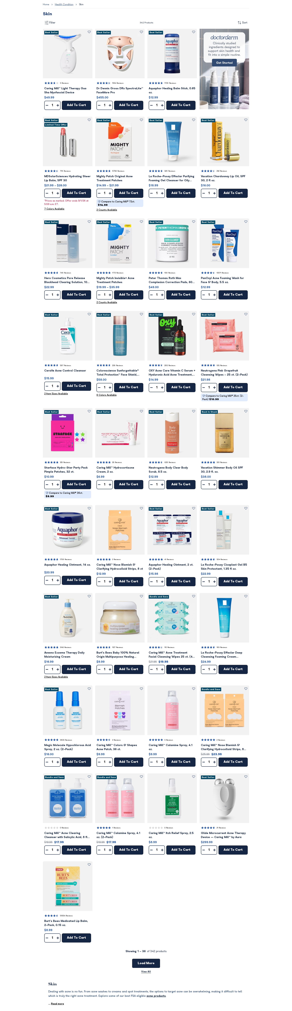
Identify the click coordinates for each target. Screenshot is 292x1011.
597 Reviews (65, 365)
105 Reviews (222, 365)
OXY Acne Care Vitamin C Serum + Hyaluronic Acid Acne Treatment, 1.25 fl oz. (172, 373)
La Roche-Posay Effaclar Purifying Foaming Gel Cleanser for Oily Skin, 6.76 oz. (171, 178)
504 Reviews (222, 559)
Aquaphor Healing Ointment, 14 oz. (67, 564)
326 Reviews (169, 171)
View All (146, 971)
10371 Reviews (223, 273)
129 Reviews (65, 462)
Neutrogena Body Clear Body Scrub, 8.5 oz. (168, 469)
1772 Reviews (117, 273)
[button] (67, 53)
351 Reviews (222, 462)
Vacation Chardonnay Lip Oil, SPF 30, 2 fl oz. (223, 178)
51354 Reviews (66, 916)
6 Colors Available (106, 395)
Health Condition (64, 4)
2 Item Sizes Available (56, 393)
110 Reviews (169, 647)
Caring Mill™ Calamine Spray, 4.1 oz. (170, 747)
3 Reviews (64, 83)
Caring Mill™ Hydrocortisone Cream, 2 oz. (115, 469)
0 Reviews (64, 828)
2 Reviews (116, 559)
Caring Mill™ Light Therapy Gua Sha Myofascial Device (65, 90)
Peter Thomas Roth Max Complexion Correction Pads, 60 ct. (170, 280)
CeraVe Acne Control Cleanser (65, 370)
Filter (52, 22)
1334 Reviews (118, 83)
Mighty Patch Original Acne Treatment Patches (114, 178)
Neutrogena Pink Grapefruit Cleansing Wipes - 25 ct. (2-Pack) (224, 372)
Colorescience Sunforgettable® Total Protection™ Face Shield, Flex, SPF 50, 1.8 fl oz (117, 373)
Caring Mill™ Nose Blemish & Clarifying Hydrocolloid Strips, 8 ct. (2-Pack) (222, 747)
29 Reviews (117, 462)
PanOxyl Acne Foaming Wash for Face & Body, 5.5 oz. (222, 280)
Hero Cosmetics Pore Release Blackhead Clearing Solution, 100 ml (66, 280)
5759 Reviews (118, 171)
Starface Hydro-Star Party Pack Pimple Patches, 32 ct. (66, 469)
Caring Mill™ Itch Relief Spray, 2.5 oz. (171, 835)
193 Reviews (222, 647)
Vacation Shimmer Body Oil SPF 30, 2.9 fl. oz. (222, 469)
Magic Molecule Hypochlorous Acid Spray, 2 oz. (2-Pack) (67, 747)
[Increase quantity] (57, 105)
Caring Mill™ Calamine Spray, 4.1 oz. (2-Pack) (118, 835)
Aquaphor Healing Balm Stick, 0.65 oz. (172, 90)
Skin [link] (81, 4)
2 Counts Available (106, 209)
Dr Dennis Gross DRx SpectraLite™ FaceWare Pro (119, 90)
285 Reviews (169, 365)
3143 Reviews (65, 647)
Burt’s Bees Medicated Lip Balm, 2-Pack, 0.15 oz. (66, 923)
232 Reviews (222, 171)
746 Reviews (65, 273)
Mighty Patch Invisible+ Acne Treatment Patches (115, 280)
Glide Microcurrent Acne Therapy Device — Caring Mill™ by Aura (223, 835)
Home (46, 4)
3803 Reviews (66, 740)
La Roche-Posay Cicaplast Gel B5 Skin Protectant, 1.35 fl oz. (224, 566)
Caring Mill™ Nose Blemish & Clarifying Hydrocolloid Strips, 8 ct (119, 566)
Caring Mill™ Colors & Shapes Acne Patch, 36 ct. (116, 747)
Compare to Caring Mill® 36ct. (64, 495)
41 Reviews (169, 559)
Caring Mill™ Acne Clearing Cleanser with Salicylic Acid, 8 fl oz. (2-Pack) (65, 835)
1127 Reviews (117, 647)
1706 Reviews (170, 83)
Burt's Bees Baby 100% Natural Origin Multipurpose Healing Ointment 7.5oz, (117, 655)
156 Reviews (169, 273)
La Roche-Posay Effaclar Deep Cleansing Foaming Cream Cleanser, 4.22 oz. (221, 655)
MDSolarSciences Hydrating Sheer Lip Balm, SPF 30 (67, 178)
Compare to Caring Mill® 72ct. (116, 203)
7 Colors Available (54, 208)
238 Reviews (117, 365)
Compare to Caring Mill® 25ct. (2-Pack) (223, 397)
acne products (156, 995)
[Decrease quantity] (47, 105)
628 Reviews (170, 462)
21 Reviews (221, 828)
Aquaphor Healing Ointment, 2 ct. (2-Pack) (171, 566)
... (56, 1003)
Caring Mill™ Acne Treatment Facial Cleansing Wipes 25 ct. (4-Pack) (171, 655)
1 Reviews (116, 828)
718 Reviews (65, 171)
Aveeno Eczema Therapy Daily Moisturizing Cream (64, 654)
